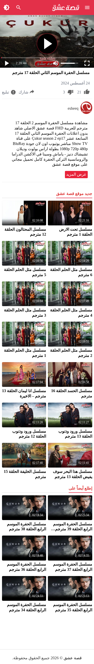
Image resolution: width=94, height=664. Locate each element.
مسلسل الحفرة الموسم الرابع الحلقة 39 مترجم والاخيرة (72, 529)
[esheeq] (86, 112)
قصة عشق (73, 658)
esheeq (73, 108)
